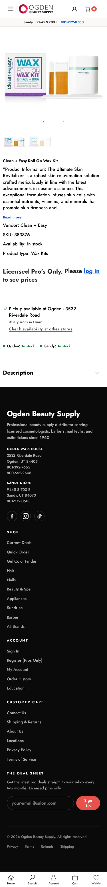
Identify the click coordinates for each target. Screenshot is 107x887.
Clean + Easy (34, 225)
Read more (12, 217)
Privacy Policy (19, 750)
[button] (46, 122)
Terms (29, 846)
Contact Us (16, 713)
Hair (10, 571)
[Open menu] (11, 9)
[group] (15, 142)
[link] (96, 880)
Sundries (15, 608)
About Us (15, 731)
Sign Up (88, 803)
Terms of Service (21, 759)
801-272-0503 (72, 22)
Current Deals (19, 542)
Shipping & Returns (24, 722)
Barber (13, 617)
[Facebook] (12, 516)
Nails (11, 580)
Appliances (17, 598)
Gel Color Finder (22, 561)
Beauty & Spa (19, 589)
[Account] (74, 9)
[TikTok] (39, 516)
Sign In (13, 651)
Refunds (47, 846)
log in (92, 271)
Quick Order (18, 552)
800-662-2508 (19, 473)
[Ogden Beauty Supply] (36, 8)
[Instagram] (26, 516)
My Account (17, 669)
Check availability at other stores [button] (40, 329)
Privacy (12, 846)
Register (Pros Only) (25, 660)
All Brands (16, 626)
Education (16, 688)
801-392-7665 (18, 467)
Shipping (67, 846)
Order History (19, 679)
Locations (15, 740)
